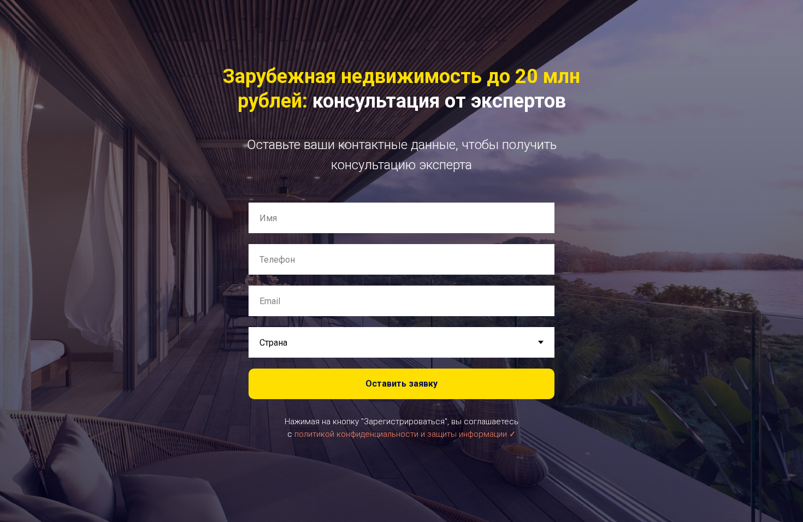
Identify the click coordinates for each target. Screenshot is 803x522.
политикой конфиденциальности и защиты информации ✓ (405, 434)
